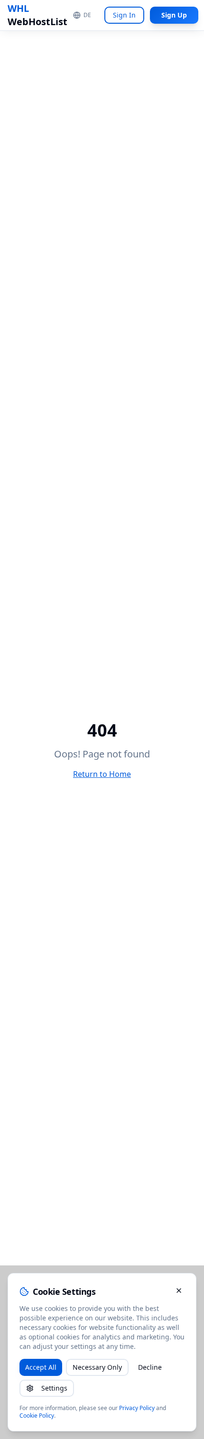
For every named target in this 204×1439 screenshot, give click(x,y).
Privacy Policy (137, 1408)
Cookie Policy (36, 1415)
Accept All (40, 1367)
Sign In (124, 14)
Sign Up (174, 14)
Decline (150, 1367)
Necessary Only (97, 1367)
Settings (54, 1388)
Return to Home (102, 774)
